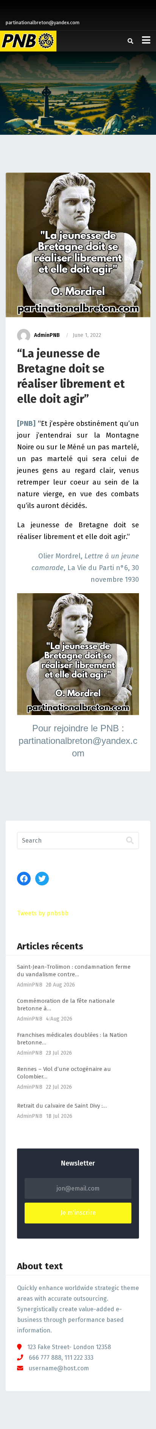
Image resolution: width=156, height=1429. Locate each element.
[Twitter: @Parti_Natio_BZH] (42, 878)
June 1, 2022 (87, 335)
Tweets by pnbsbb (43, 913)
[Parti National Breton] (28, 41)
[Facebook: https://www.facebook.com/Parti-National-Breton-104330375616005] (24, 878)
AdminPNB (47, 335)
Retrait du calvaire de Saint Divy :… (62, 1105)
